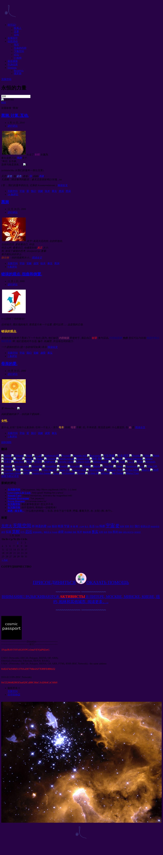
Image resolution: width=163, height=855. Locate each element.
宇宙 (22, 191)
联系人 (17, 28)
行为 (23, 532)
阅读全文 (63, 185)
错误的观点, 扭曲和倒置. (21, 274)
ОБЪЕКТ (137, 532)
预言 (16, 44)
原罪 (3, 532)
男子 (132, 526)
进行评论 (13, 126)
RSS (3, 102)
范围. (74, 532)
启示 (28, 532)
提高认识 (145, 526)
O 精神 (17, 58)
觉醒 (40, 191)
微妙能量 (87, 532)
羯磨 (102, 526)
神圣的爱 (41, 526)
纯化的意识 (155, 526)
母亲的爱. (9, 364)
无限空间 (6, 79)
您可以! (12, 24)
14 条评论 (13, 194)
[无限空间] (10, 19)
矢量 (49, 526)
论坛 (16, 54)
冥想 (127, 526)
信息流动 (13, 41)
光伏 (105, 532)
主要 (16, 31)
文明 (101, 532)
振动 (54, 526)
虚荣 (36, 263)
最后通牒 (13, 61)
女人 (87, 526)
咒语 (97, 526)
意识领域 (68, 532)
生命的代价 (20, 48)
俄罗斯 (17, 73)
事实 (54, 191)
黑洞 (61, 191)
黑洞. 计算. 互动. (15, 115)
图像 (120, 532)
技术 (47, 191)
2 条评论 (12, 356)
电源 (60, 526)
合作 (16, 34)
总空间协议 (14, 694)
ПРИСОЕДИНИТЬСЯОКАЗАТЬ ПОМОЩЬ (81, 582)
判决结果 (13, 64)
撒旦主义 (47, 532)
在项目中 (13, 38)
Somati (54, 532)
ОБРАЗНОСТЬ (128, 532)
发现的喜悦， (38, 532)
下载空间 (19, 51)
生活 (92, 526)
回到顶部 (6, 442)
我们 (33, 191)
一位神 (81, 526)
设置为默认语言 (10, 476)
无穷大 (6, 526)
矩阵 (122, 526)
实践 (8, 531)
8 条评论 (12, 266)
